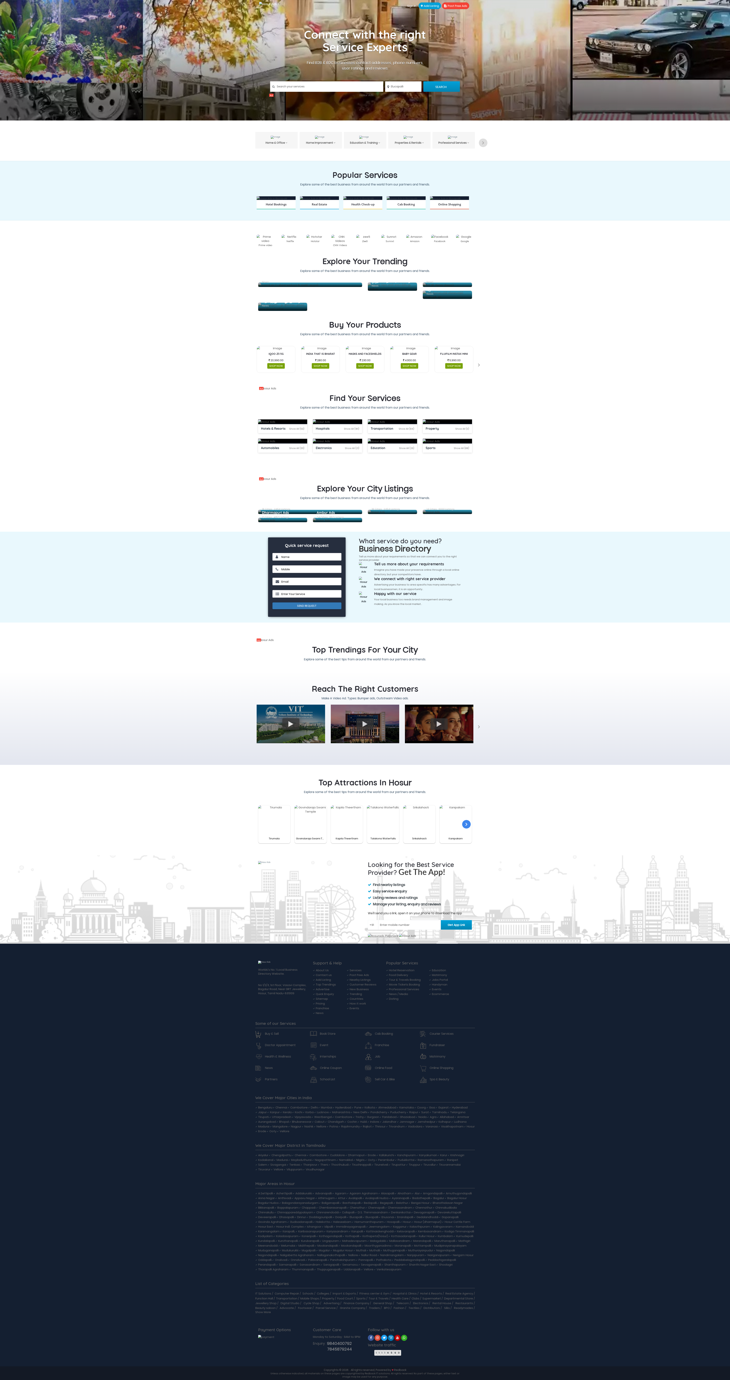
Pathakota (383, 1260)
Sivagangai (278, 1165)
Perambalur (386, 1160)
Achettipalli (284, 1193)
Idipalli (329, 1227)
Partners (271, 1079)
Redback (400, 1370)
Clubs (415, 1298)
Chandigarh (336, 1122)
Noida (422, 1117)
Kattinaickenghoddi (380, 1231)
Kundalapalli (266, 1241)
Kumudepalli (464, 1236)
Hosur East (265, 1227)
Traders (374, 1308)
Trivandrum (397, 1126)
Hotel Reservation (401, 970)
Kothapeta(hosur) (375, 1236)
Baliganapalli (330, 1203)
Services (356, 970)
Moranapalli (403, 1246)
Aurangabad (267, 1122)
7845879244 (332, 1349)
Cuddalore (337, 1155)
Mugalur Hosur (343, 1250)
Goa (432, 1107)
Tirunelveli (381, 1165)
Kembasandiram (429, 1231)
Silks (447, 1308)
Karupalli (357, 1231)
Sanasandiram (310, 1265)
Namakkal (346, 1160)
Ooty (272, 1131)
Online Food (383, 1068)
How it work (358, 1003)
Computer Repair (287, 1293)
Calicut (320, 1122)
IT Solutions (263, 1293)
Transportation (286, 1298)
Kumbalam (445, 1236)
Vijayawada (302, 1117)
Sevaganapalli (371, 1265)
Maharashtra (341, 1112)
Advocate (287, 1308)
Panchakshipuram (342, 1260)
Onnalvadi (298, 1260)
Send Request (307, 606)
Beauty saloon (265, 1308)
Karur (443, 1155)
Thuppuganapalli (328, 1269)
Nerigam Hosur (463, 1255)
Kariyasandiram (337, 1231)
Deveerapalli (267, 1217)
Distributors (432, 1308)
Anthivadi (284, 1198)
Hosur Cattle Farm (457, 1222)
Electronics (420, 1303)
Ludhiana (460, 1122)
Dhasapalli (286, 1217)
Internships (328, 1056)
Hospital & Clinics (405, 1293)
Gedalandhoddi (427, 1217)
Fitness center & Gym (374, 1293)
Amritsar (463, 1117)
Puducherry (398, 1112)
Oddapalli (265, 1260)
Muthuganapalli (394, 1250)
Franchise (322, 1008)
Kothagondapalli (330, 1236)
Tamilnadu (439, 1112)
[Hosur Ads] (365, 95)
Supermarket (431, 1298)
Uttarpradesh (281, 1117)
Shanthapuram (395, 1265)
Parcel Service (326, 1308)
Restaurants (464, 1303)
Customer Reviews (363, 984)
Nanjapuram (415, 1255)
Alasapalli (387, 1193)
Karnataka (406, 1107)
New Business (359, 989)
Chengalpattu (281, 1155)
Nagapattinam (325, 1160)
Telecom (402, 1303)
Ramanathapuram (431, 1160)
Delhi (314, 1107)
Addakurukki (303, 1193)
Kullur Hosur (427, 1236)
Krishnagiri (457, 1155)
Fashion (399, 1308)
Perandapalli (267, 1265)
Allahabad (447, 1117)
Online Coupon (331, 1068)
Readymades (463, 1308)
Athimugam (326, 1198)
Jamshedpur (426, 1122)
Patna (333, 1126)
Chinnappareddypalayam (295, 1212)
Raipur (413, 1112)
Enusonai (388, 1217)
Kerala (287, 1112)
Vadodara (415, 1126)
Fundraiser (437, 1045)
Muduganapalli (268, 1250)
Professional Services (404, 989)
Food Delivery (398, 975)
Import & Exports (344, 1293)
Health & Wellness (278, 1056)
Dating (393, 999)
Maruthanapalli (444, 1241)
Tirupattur (398, 1165)
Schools (307, 1293)
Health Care (400, 1298)
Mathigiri (464, 1241)
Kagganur (399, 1227)
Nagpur (296, 1126)
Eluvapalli (372, 1217)
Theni (324, 1165)
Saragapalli (331, 1265)
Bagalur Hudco (268, 1203)
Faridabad (389, 1117)
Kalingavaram (443, 1227)
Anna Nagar (266, 1198)
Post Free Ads (457, 6)
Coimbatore (299, 1107)
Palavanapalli (317, 1260)
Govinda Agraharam (272, 1222)
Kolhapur (445, 1122)
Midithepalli (306, 1246)
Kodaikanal (265, 1160)
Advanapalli (323, 1193)
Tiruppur (414, 1165)
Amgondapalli (433, 1193)
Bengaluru (265, 1107)
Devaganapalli (424, 1212)
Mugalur (324, 1250)
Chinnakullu (266, 1212)
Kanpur (275, 1112)
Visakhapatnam (452, 1126)
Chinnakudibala (446, 1208)
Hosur (471, 1126)
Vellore (284, 1131)
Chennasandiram (400, 1208)
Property (328, 1298)
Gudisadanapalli (301, 1222)
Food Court (345, 1298)
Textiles (414, 1308)
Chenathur (357, 1208)
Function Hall (264, 1298)
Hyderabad (343, 1107)
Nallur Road (369, 1255)
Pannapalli (366, 1260)
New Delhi (360, 1112)
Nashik (308, 1126)
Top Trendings (326, 984)
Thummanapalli (303, 1269)
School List (327, 1079)
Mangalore (280, 1126)
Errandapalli (405, 1217)
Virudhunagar (315, 1169)
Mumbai (326, 1107)
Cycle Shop (311, 1303)
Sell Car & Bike (385, 1079)
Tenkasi (294, 1165)
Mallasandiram (399, 1241)
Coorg (421, 1107)
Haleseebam (342, 1222)
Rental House (441, 1303)
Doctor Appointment (280, 1045)
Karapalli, (289, 1231)
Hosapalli (393, 1222)
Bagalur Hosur (457, 1198)
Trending (356, 994)
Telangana (457, 1112)
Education (439, 970)
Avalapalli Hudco (377, 1198)
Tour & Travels (379, 1298)
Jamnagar (407, 1122)
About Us (322, 970)
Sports (361, 1298)
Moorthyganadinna (378, 1246)
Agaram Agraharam (364, 1193)
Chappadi (309, 1208)
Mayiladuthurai (301, 1160)
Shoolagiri (446, 1265)
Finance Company (356, 1303)
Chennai (281, 1107)
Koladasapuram (287, 1236)
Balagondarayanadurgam (300, 1203)
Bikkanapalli (266, 1208)
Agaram (340, 1193)
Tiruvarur (264, 1169)
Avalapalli (355, 1198)
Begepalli (386, 1203)
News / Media (398, 994)
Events (354, 1008)
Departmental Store (458, 1298)
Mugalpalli (309, 1250)
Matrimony (439, 975)
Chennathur (423, 1208)
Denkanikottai (401, 1212)
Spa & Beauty (439, 1079)
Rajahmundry (350, 1126)
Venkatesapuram (389, 1269)
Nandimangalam (392, 1255)
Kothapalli (352, 1236)
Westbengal (323, 1117)
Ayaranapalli (400, 1198)
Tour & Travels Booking (405, 980)
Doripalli (340, 1217)
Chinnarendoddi (327, 1212)
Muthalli (374, 1250)
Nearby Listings (360, 980)
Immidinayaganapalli (351, 1227)
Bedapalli (370, 1203)
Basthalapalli (352, 1203)
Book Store (328, 1034)
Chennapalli (376, 1208)
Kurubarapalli (310, 1241)
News (320, 1013)
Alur (417, 1193)
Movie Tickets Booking (404, 984)
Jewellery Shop (266, 1303)
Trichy (359, 1117)
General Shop (382, 1303)
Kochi (298, 1112)
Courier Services (442, 1034)
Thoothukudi (340, 1165)
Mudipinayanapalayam (450, 1246)
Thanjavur (310, 1165)
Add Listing (431, 6)
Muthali (361, 1250)
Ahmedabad (387, 1107)
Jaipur (262, 1112)
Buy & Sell (272, 1034)
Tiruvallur (429, 1165)
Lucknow (323, 1112)
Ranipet (452, 1160)
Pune (357, 1107)
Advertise (322, 989)
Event (324, 1045)
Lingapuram (330, 1241)
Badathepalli (421, 1198)
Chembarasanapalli (333, 1208)
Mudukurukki (290, 1250)
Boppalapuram (287, 1208)
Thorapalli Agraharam (273, 1269)
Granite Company (352, 1308)
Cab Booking (384, 1034)
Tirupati (263, 1117)
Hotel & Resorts (431, 1293)
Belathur (402, 1203)
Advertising (332, 1303)
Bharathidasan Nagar (448, 1203)
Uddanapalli (352, 1269)
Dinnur (301, 1217)
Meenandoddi (268, 1246)
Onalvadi (281, 1260)
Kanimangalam (268, 1231)
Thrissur (380, 1126)
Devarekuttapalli (449, 1212)
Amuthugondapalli (459, 1193)
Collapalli (348, 1212)
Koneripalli (309, 1236)
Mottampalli (422, 1246)
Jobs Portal (440, 980)
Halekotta (323, 1222)
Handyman (439, 984)
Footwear (305, 1308)
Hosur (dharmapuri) (427, 1222)
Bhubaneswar (301, 1122)
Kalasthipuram (420, 1227)
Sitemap (322, 999)
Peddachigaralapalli (442, 1260)
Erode (262, 1131)
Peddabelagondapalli (409, 1260)
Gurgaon (373, 1117)
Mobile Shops (309, 1298)
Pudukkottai (406, 1160)
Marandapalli (422, 1241)
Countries (356, 999)
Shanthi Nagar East (422, 1265)
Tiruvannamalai (450, 1165)
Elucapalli (356, 1217)
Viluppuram (294, 1169)
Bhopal (284, 1122)
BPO (387, 1308)
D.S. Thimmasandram (373, 1212)
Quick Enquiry (325, 994)
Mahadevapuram (354, 1241)
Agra (433, 1117)
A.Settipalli (265, 1193)
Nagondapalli (445, 1250)
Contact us (324, 975)
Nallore (353, 1255)
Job (377, 1056)
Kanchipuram (406, 1155)
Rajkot (367, 1126)
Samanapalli (287, 1265)
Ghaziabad (407, 1117)
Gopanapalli (450, 1217)
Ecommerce (440, 994)
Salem (262, 1165)
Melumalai (288, 1246)
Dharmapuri (356, 1155)
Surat (425, 1112)
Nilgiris (360, 1160)
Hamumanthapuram (369, 1222)
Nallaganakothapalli (331, 1255)
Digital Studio (290, 1303)
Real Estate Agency (459, 1293)
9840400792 (339, 1343)
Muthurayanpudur (420, 1250)
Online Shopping (441, 1068)
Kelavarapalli (406, 1231)
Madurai (263, 1126)
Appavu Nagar (304, 1198)
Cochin (352, 1122)
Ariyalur (263, 1155)
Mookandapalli (327, 1246)
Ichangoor (314, 1227)
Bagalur (438, 1198)
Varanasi (431, 1126)
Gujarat (443, 1107)
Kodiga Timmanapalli (459, 1231)
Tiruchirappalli (361, 1165)
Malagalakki (378, 1241)
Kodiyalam (265, 1236)
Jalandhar (389, 1122)
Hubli (363, 1122)
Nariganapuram (439, 1255)
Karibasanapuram (310, 1231)
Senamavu (350, 1265)
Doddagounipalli (320, 1217)
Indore (374, 1122)
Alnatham (404, 1193)
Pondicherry (379, 1112)
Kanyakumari (428, 1155)
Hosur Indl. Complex (290, 1227)
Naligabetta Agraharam (297, 1255)
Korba (309, 1112)
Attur (341, 1198)
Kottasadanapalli (403, 1236)
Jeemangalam (379, 1227)
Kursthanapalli (288, 1241)
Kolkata (370, 1107)
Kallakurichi (386, 1155)
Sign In (411, 6)
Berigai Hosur (420, 1203)
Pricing (320, 1003)
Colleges (323, 1293)
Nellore (321, 1126)
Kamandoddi (465, 1227)
